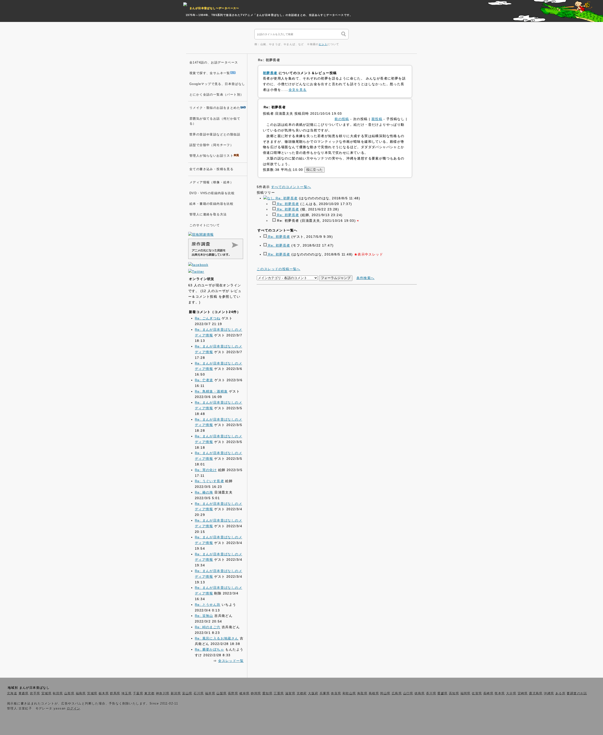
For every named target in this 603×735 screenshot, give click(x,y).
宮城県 (46, 693)
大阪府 (313, 693)
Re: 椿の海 (204, 492)
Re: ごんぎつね (207, 318)
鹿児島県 (536, 693)
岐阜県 (245, 693)
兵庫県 (325, 693)
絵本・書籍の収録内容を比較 (211, 203)
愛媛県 (442, 693)
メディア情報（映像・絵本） (211, 182)
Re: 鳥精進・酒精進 (211, 391)
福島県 (81, 693)
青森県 (24, 693)
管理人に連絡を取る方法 (208, 214)
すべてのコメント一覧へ (291, 187)
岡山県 (385, 693)
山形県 (69, 693)
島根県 (374, 693)
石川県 (199, 693)
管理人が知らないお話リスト (211, 155)
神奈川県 (163, 693)
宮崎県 (523, 693)
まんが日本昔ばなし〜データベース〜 (214, 8)
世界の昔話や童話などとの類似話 (214, 134)
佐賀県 (477, 693)
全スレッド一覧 (231, 661)
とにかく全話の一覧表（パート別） (216, 94)
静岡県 (256, 693)
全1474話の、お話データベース (213, 62)
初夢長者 (270, 73)
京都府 (302, 693)
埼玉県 (127, 693)
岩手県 (35, 693)
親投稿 (376, 119)
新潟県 (176, 693)
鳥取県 (362, 693)
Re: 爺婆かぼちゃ (209, 649)
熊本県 (500, 693)
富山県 (187, 693)
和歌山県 (349, 693)
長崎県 (488, 693)
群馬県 (115, 693)
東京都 (149, 693)
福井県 (210, 693)
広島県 (397, 693)
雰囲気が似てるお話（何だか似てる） (214, 121)
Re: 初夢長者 (285, 198)
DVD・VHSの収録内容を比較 (212, 193)
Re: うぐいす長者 (209, 481)
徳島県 (420, 693)
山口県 (408, 693)
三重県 (279, 693)
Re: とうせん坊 (207, 604)
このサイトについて (204, 225)
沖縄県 (549, 693)
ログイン (74, 708)
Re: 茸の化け (206, 470)
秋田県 (58, 693)
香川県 (431, 693)
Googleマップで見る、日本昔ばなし (217, 84)
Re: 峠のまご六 (207, 627)
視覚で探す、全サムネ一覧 (209, 73)
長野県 (233, 693)
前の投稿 (341, 119)
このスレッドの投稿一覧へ (278, 269)
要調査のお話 (577, 693)
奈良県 (336, 693)
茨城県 (92, 693)
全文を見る (298, 90)
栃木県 (104, 693)
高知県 (454, 693)
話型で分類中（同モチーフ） (211, 145)
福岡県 (465, 693)
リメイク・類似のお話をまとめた (214, 107)
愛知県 (267, 693)
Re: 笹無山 (204, 616)
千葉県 (138, 693)
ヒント (323, 44)
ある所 (560, 693)
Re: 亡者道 (204, 380)
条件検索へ (365, 278)
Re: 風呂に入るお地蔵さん (217, 638)
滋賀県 (290, 693)
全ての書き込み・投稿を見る (211, 169)
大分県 (511, 693)
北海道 (12, 693)
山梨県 (221, 693)
